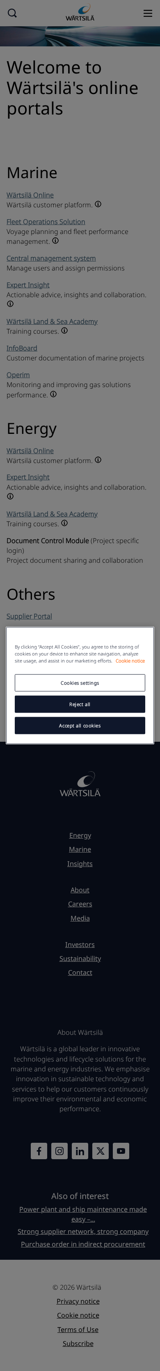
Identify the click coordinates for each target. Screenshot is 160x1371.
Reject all (80, 704)
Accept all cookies (80, 725)
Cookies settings (80, 683)
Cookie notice (130, 661)
